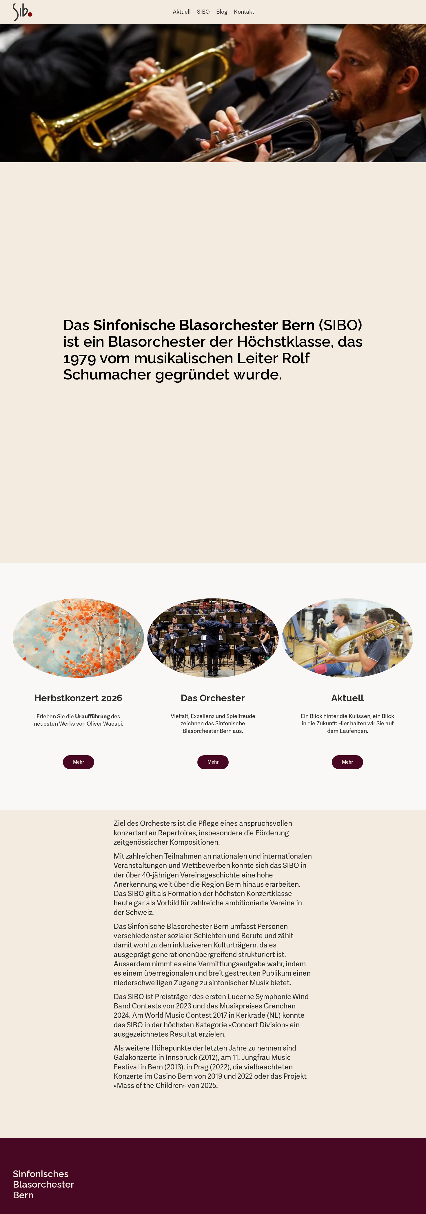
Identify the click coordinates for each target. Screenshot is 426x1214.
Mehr (78, 762)
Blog (221, 11)
